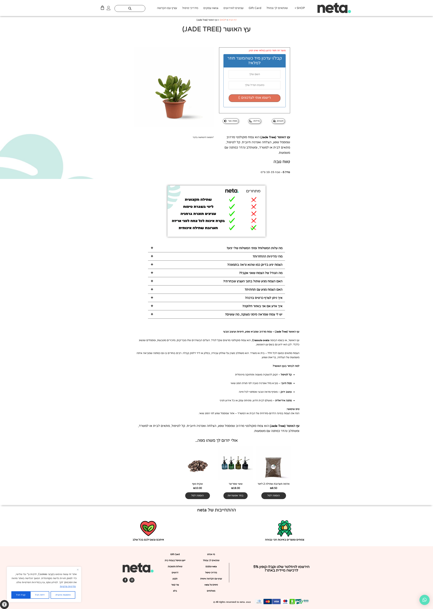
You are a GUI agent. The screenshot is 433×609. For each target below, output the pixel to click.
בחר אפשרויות (235, 495)
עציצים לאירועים (233, 8)
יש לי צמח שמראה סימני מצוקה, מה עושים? (253, 314)
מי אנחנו (211, 554)
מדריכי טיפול (190, 8)
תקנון (175, 578)
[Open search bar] (130, 8)
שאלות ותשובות (175, 566)
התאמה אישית (63, 594)
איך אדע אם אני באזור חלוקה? (262, 306)
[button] (216, 248)
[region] (44, 584)
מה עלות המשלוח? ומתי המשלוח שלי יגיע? (254, 248)
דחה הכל (39, 594)
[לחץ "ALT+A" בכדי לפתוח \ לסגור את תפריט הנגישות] (4, 604)
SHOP (301, 8)
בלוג (175, 591)
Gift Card (255, 8)
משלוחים (211, 591)
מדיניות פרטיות (68, 586)
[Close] (78, 570)
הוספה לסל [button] (273, 495)
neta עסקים (210, 8)
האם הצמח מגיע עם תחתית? (263, 289)
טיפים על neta (211, 584)
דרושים (175, 572)
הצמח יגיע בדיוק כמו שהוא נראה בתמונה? (254, 265)
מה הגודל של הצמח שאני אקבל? (260, 273)
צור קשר (175, 584)
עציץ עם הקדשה (167, 8)
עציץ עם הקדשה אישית (211, 578)
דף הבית (233, 20)
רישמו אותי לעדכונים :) (254, 98)
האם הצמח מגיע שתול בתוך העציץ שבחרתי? (252, 281)
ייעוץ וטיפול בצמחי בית (175, 560)
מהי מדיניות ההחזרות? (267, 256)
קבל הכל (20, 594)
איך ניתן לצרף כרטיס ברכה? (263, 298)
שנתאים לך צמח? (277, 8)
